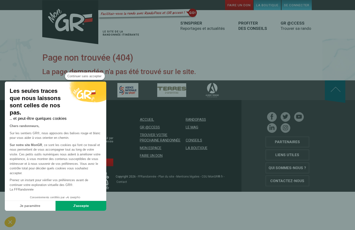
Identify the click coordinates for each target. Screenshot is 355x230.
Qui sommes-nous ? (287, 168)
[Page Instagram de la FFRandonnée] (285, 128)
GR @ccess (150, 127)
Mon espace (150, 148)
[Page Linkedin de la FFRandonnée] (272, 128)
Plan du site (166, 176)
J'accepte (81, 206)
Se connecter (296, 5)
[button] (10, 222)
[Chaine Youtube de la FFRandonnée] (299, 117)
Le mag (192, 127)
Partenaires (287, 142)
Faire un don (239, 5)
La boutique (267, 5)
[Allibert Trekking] (204, 90)
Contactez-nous (287, 181)
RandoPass (196, 119)
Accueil (147, 119)
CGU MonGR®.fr (212, 176)
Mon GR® (70, 22)
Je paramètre (30, 206)
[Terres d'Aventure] (163, 90)
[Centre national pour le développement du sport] (119, 90)
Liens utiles (287, 155)
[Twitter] (285, 117)
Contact (121, 182)
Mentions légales (187, 176)
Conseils (194, 140)
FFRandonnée (147, 176)
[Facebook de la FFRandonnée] (272, 117)
